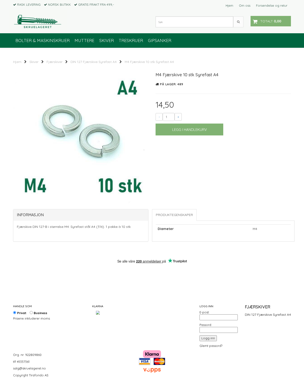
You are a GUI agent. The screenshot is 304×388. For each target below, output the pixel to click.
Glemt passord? (211, 346)
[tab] (80, 215)
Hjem (229, 5)
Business (40, 313)
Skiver (33, 62)
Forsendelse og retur (271, 5)
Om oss (244, 5)
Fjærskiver (54, 62)
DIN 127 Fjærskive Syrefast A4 (94, 62)
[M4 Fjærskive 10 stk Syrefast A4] (80, 135)
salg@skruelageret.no (29, 368)
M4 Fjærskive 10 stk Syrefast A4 (149, 62)
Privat (21, 313)
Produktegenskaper (174, 215)
